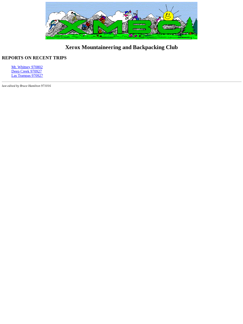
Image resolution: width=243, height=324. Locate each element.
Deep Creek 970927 (26, 71)
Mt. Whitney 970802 (27, 67)
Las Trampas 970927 (27, 76)
